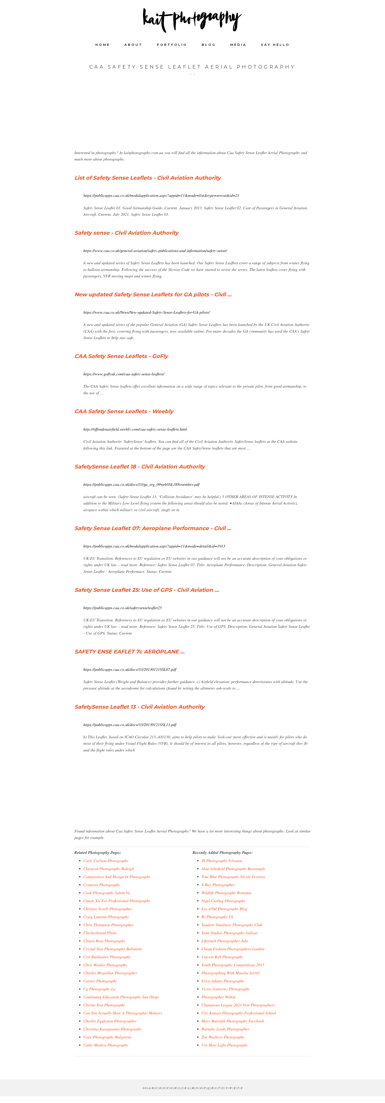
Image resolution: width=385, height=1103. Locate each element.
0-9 (144, 1088)
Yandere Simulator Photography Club (231, 924)
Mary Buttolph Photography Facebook (232, 1021)
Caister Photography (100, 980)
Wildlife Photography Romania (226, 892)
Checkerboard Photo (100, 932)
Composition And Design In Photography (116, 876)
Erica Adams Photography (222, 980)
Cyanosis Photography (101, 884)
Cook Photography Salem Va (106, 892)
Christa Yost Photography (104, 1004)
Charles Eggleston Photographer (110, 1021)
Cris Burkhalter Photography (107, 956)
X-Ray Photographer (218, 884)
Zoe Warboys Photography (223, 1037)
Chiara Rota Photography (104, 940)
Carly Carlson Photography (106, 860)
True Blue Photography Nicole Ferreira (233, 876)
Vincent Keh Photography (222, 956)
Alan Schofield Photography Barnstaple (233, 868)
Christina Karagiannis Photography (112, 1029)
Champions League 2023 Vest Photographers (238, 1004)
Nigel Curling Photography (223, 900)
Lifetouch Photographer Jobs (224, 940)
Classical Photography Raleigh (108, 868)
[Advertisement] (192, 118)
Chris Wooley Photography (105, 964)
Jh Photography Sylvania (221, 860)
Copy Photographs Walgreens (107, 1037)
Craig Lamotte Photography (106, 916)
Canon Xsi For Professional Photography (116, 900)
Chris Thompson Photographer (108, 924)
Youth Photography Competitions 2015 (232, 964)
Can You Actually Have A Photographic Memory (122, 1012)
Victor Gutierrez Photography (225, 988)
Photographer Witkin (218, 996)
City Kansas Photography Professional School (238, 1012)
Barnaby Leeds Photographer (225, 1029)
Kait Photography (192, 20)
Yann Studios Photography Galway (229, 932)
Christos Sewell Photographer (107, 908)
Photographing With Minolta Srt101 (230, 972)
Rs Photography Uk (217, 916)
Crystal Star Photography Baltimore (112, 948)
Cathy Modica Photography (105, 1045)
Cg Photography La (99, 988)
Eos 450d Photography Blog (224, 908)
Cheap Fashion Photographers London (232, 948)
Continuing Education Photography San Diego (121, 996)
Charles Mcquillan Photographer (110, 972)
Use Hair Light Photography (224, 1045)
